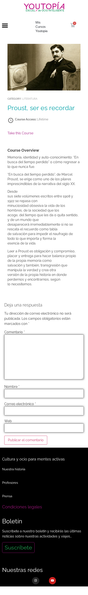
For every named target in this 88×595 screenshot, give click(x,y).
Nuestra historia (13, 469)
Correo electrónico (20, 404)
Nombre (11, 386)
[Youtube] (52, 580)
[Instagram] (35, 580)
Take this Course (20, 133)
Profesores (10, 483)
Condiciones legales (22, 506)
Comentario (14, 332)
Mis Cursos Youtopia (41, 27)
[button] (5, 26)
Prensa (7, 496)
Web (8, 421)
